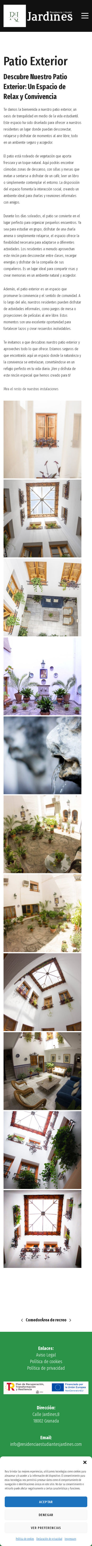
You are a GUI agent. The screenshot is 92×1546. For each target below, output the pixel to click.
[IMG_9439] (42, 992)
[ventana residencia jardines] (42, 439)
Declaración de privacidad (49, 1539)
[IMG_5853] (42, 1229)
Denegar (46, 1515)
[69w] (42, 676)
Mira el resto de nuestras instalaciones (31, 389)
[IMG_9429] (42, 834)
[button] (85, 1462)
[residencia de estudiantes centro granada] (42, 597)
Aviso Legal (46, 1355)
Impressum (70, 1539)
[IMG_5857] (42, 1150)
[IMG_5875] (42, 755)
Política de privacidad (46, 1368)
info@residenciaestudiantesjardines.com (46, 1444)
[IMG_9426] (42, 913)
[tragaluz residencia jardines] (42, 518)
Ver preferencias (46, 1528)
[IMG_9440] (42, 1071)
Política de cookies (25, 1539)
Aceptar (46, 1502)
